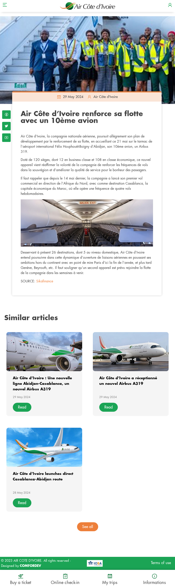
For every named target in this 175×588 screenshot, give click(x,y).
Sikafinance (44, 281)
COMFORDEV (30, 566)
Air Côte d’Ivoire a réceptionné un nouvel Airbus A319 (128, 380)
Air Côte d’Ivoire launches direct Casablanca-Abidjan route (43, 476)
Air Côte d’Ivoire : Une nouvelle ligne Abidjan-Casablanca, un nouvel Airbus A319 (42, 383)
